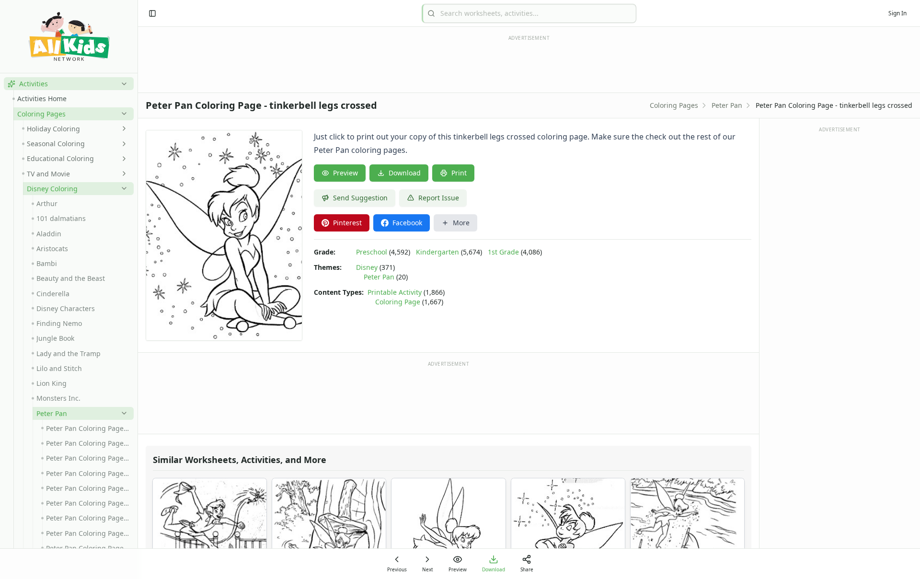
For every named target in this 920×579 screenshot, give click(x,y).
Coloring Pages (674, 105)
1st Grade (503, 251)
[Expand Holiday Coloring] (122, 128)
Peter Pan (727, 105)
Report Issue (438, 197)
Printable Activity (395, 292)
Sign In (897, 13)
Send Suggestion (360, 197)
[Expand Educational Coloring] (122, 158)
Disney (367, 267)
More (461, 222)
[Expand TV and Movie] (122, 173)
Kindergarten (437, 251)
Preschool (371, 251)
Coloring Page (397, 301)
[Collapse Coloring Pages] (122, 113)
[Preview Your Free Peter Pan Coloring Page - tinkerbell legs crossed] (224, 235)
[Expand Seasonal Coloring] (122, 144)
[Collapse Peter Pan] (122, 413)
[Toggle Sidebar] (137, 289)
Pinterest (347, 222)
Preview (345, 172)
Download (405, 172)
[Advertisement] (448, 396)
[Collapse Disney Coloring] (122, 188)
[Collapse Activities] (122, 84)
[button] (69, 83)
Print (459, 172)
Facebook (407, 222)
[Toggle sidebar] (152, 13)
